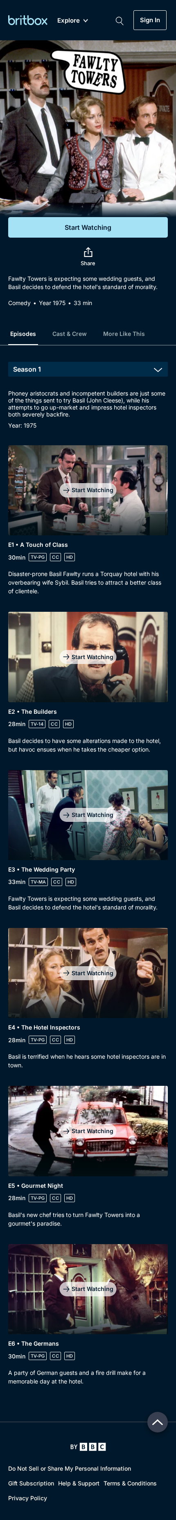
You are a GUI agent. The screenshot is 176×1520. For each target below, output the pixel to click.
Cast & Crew (69, 333)
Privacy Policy (27, 1498)
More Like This (124, 333)
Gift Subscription (31, 1483)
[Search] (119, 20)
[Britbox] (27, 20)
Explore (68, 21)
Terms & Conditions (130, 1483)
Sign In (150, 20)
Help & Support (78, 1483)
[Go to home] (88, 1447)
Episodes (23, 333)
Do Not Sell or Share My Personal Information (69, 1468)
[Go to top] (157, 1422)
